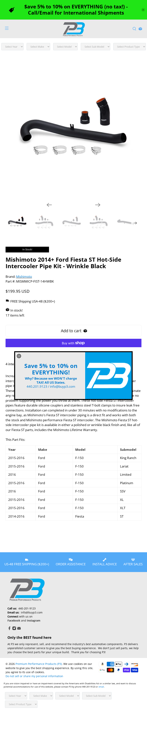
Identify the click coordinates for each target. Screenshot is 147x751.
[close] (19, 356)
